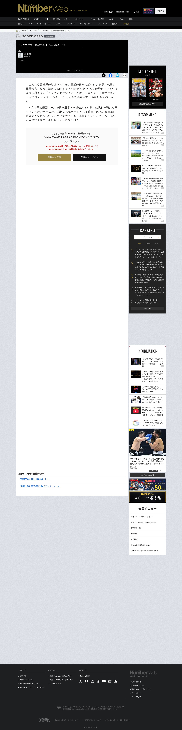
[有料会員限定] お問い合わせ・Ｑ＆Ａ (144, 550)
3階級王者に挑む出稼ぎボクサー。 (35, 479)
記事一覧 (23, 676)
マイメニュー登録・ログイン (141, 517)
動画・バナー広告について (141, 689)
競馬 (130, 19)
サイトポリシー (137, 693)
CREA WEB (89, 720)
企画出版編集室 (110, 720)
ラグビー (59, 24)
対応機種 (134, 539)
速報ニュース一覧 (26, 680)
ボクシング (33, 31)
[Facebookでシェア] (111, 76)
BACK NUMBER (50, 36)
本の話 (99, 720)
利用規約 (134, 534)
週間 (156, 244)
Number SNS (85, 676)
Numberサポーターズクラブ (30, 683)
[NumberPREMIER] (148, 11)
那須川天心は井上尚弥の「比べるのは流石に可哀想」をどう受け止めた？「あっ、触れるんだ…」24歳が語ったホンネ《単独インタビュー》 (149, 291)
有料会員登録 (54, 157)
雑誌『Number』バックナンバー (61, 680)
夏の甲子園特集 (23, 19)
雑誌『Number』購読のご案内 (61, 676)
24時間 (148, 244)
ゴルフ (111, 19)
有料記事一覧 (136, 528)
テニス (122, 19)
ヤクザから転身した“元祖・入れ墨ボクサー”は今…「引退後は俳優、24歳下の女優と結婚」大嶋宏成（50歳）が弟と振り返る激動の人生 (149, 278)
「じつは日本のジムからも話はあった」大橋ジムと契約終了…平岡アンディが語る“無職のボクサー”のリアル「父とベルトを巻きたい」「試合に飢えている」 (149, 253)
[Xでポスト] (104, 76)
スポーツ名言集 (55, 683)
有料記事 (126, 24)
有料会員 (160, 11)
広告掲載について (137, 685)
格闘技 (20, 24)
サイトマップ (136, 697)
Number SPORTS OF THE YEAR (32, 687)
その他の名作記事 (147, 475)
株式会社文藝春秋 (60, 720)
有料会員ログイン (89, 157)
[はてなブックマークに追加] (117, 76)
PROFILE (22, 61)
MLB (46, 19)
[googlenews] (110, 682)
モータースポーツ (43, 24)
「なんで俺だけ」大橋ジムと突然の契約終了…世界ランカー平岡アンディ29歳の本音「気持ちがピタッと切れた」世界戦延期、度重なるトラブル (149, 266)
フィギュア (71, 24)
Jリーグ (67, 19)
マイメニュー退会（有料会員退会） (144, 522)
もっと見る (147, 308)
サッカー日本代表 (97, 19)
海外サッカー (80, 19)
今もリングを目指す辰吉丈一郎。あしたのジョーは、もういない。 (147, 301)
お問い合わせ (136, 682)
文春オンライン (75, 720)
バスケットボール (86, 24)
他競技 (114, 24)
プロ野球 (37, 19)
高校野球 (56, 19)
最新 (139, 244)
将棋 (30, 24)
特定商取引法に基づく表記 (140, 545)
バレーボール (102, 24)
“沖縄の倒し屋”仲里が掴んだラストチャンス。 (41, 486)
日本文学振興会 (124, 720)
